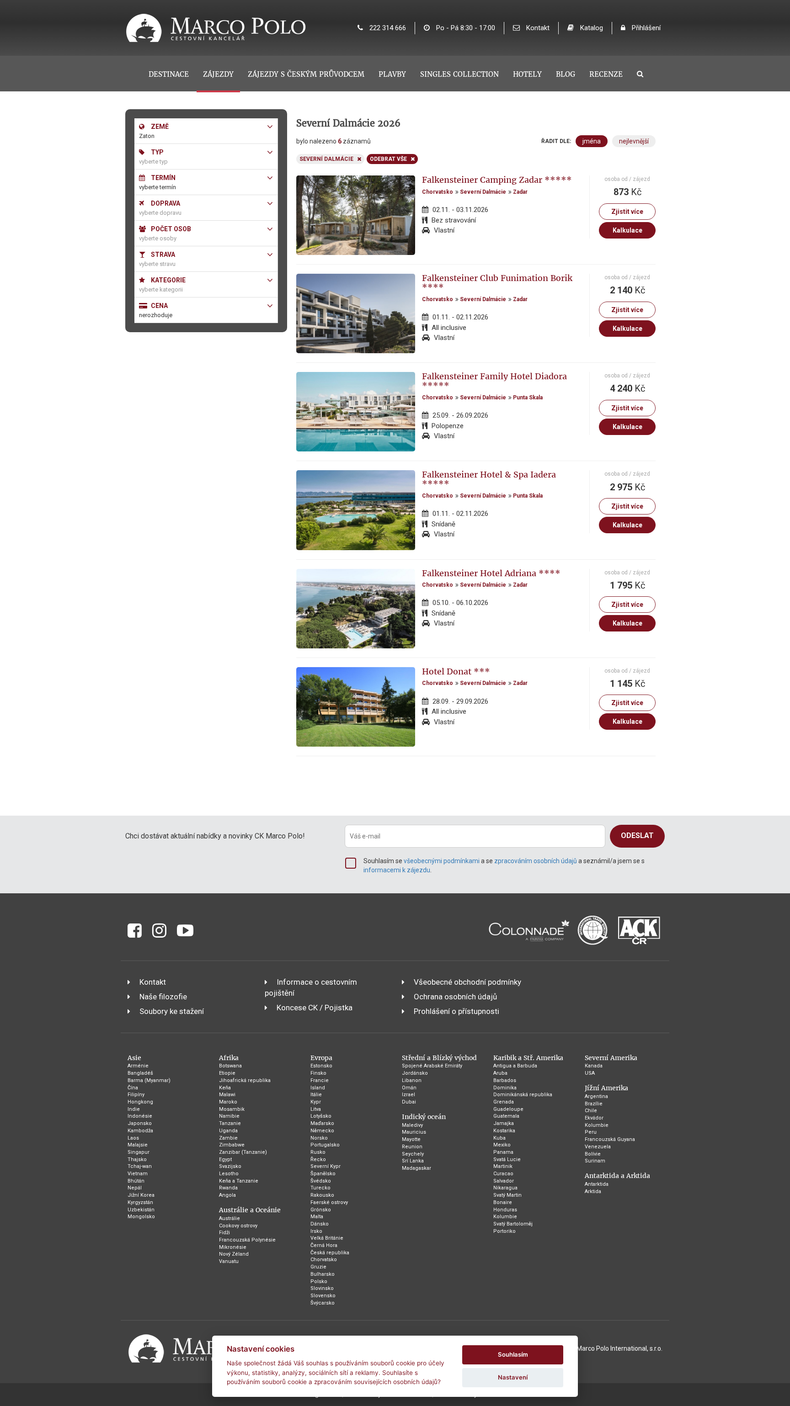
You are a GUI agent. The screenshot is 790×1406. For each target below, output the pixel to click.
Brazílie (594, 1104)
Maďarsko (322, 1123)
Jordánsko (415, 1073)
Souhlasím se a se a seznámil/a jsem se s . (504, 865)
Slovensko (323, 1296)
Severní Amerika (611, 1058)
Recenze (606, 74)
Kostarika (504, 1131)
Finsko (318, 1073)
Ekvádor (594, 1118)
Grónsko (320, 1210)
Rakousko (322, 1195)
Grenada (503, 1102)
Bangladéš (140, 1073)
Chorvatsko (437, 192)
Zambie (228, 1138)
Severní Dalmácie (483, 192)
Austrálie (229, 1218)
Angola (227, 1195)
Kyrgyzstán (140, 1202)
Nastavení (513, 1377)
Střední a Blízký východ (439, 1058)
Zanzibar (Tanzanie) (243, 1152)
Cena (158, 305)
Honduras (505, 1210)
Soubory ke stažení (171, 1011)
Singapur (138, 1152)
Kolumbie (505, 1217)
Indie (134, 1109)
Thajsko (137, 1159)
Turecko (320, 1188)
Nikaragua (505, 1188)
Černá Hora (323, 1245)
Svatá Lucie (507, 1159)
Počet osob (170, 229)
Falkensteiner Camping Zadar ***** (497, 180)
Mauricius (414, 1132)
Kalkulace (627, 230)
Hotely (527, 74)
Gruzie (318, 1267)
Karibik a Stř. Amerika (528, 1058)
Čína (133, 1088)
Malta (316, 1217)
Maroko (228, 1102)
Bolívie (593, 1154)
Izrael (408, 1095)
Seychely (413, 1154)
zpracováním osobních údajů (535, 861)
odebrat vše (388, 159)
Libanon (412, 1080)
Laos (133, 1138)
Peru (591, 1132)
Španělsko (323, 1174)
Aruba (500, 1073)
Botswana (230, 1066)
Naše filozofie (163, 996)
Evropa (321, 1058)
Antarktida (597, 1184)
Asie (134, 1058)
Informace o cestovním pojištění (311, 987)
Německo (322, 1131)
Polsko (318, 1281)
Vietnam (138, 1174)
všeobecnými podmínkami (442, 861)
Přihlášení (645, 28)
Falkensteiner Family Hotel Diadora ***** (494, 381)
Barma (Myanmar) (149, 1080)
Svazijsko (230, 1166)
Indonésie (140, 1116)
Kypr (315, 1102)
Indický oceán (424, 1117)
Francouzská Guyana (610, 1139)
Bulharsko (322, 1274)
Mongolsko (141, 1217)
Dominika (505, 1088)
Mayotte (411, 1139)
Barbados (504, 1080)
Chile (591, 1111)
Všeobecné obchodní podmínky (467, 982)
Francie (319, 1080)
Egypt (225, 1159)
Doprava (164, 203)
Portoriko (504, 1231)
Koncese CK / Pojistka (314, 1007)
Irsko (316, 1231)
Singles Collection (459, 74)
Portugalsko (325, 1145)
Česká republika (329, 1253)
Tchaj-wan (140, 1166)
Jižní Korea (141, 1195)
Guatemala (506, 1116)
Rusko (318, 1152)
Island (317, 1088)
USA (590, 1073)
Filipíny (136, 1095)
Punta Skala (528, 397)
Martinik (502, 1166)
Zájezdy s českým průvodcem (306, 74)
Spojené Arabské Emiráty (432, 1066)
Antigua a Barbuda (515, 1066)
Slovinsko (322, 1288)
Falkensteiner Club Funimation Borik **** (497, 282)
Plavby (392, 74)
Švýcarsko (322, 1303)
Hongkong (140, 1102)
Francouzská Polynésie (247, 1240)
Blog (565, 74)
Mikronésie (232, 1247)
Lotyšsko (320, 1116)
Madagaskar (416, 1168)
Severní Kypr (325, 1166)
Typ (156, 152)
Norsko (319, 1138)
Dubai (409, 1102)
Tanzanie (230, 1123)
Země (159, 126)
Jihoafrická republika (245, 1080)
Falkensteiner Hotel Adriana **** (491, 573)
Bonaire (502, 1202)
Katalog (590, 28)
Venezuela (598, 1147)
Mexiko (502, 1145)
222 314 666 (387, 28)
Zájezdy (218, 74)
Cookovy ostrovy (238, 1226)
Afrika (229, 1058)
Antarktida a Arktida (617, 1176)
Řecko (318, 1159)
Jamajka (503, 1123)
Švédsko (320, 1181)
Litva (315, 1109)
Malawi (227, 1095)
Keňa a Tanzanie (238, 1181)
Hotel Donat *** (456, 671)
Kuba (499, 1138)
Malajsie (138, 1145)
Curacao (503, 1174)
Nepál (135, 1188)
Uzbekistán (141, 1210)
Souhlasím (513, 1354)
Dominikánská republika (522, 1095)
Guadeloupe (508, 1109)
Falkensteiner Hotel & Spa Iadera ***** (489, 479)
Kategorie (167, 280)
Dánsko (319, 1224)
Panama (503, 1152)
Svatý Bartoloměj (513, 1224)
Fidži (224, 1233)
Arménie (138, 1066)
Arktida (593, 1191)
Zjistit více (627, 211)
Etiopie (227, 1073)
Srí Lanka (413, 1161)
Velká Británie (326, 1238)
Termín (162, 177)
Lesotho (229, 1174)
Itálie (316, 1095)
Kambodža (140, 1131)
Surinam (595, 1161)
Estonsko (321, 1066)
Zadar (520, 192)
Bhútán (136, 1181)
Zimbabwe (232, 1145)
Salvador (503, 1181)
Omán (409, 1088)
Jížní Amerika (606, 1088)
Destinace (169, 74)
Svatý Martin (507, 1195)
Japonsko (140, 1123)
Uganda (228, 1131)
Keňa (225, 1088)
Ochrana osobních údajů (455, 996)
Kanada (594, 1066)
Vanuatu (229, 1261)
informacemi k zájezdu (396, 870)
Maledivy (412, 1125)
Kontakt (537, 28)
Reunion (412, 1147)
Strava (162, 254)
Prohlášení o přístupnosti (456, 1011)
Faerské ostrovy (329, 1202)
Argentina (596, 1096)
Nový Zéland (234, 1254)
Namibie (229, 1116)
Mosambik (232, 1109)
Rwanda (228, 1188)
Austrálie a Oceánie (250, 1210)
